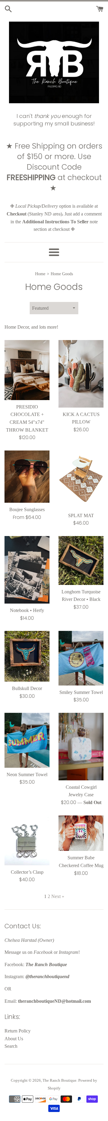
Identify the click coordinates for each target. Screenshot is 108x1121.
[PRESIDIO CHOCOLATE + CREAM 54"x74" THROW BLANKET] (27, 370)
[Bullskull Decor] (27, 656)
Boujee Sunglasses (27, 509)
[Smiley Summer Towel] (81, 658)
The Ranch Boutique (59, 1080)
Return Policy (17, 1030)
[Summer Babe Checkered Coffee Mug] (81, 833)
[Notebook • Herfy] (27, 570)
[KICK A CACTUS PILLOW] (81, 374)
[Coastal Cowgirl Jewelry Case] (81, 746)
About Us (13, 1038)
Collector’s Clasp (27, 872)
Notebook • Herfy (27, 610)
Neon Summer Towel (27, 774)
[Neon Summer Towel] (27, 740)
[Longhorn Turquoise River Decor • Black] (81, 560)
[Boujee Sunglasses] (27, 477)
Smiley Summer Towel (81, 692)
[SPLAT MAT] (81, 480)
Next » (57, 896)
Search (10, 1046)
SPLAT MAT (81, 515)
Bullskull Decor (27, 688)
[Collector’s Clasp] (27, 840)
